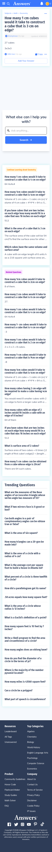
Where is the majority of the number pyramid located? (24, 671)
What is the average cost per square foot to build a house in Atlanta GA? (24, 566)
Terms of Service (35, 790)
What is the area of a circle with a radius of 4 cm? (22, 555)
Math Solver (10, 800)
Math (16, 13)
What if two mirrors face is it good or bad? (25, 508)
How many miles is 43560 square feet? (25, 681)
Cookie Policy (33, 806)
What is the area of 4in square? (21, 533)
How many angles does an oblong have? (26, 649)
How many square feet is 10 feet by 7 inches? (24, 628)
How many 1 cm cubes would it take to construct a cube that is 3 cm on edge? (25, 24)
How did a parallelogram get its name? (25, 588)
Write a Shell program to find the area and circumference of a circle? (25, 639)
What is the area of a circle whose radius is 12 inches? (23, 607)
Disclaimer (32, 800)
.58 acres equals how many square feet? (26, 597)
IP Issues (31, 811)
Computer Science (35, 763)
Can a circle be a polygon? (18, 690)
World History (33, 747)
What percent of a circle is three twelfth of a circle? (26, 578)
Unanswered (10, 742)
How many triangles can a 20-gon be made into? (24, 543)
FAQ (7, 806)
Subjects (8, 13)
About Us (31, 779)
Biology (30, 742)
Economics (32, 768)
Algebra (30, 731)
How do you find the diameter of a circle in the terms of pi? (23, 660)
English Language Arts (37, 752)
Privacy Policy (33, 795)
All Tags (8, 736)
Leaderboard (10, 731)
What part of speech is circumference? (25, 699)
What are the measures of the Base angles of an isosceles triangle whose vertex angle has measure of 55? (25, 495)
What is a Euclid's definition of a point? (26, 617)
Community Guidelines (15, 779)
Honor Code (10, 784)
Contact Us (32, 784)
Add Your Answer (26, 61)
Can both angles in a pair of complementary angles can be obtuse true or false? (25, 521)
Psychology (32, 758)
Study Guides (11, 795)
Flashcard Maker (12, 790)
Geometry (24, 13)
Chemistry (32, 736)
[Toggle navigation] (3, 3)
